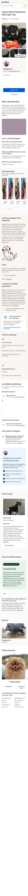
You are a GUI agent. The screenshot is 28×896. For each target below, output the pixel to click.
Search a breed (9, 5)
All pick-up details (19, 397)
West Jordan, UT (19, 700)
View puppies (8, 686)
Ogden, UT (17, 704)
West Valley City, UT (20, 698)
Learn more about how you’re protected (12, 328)
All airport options (20, 425)
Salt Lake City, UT (6, 698)
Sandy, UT (17, 702)
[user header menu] (24, 5)
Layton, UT (5, 707)
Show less (4, 115)
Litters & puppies (14, 19)
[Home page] (5, 2)
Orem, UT (4, 702)
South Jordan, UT (19, 707)
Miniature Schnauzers (14, 71)
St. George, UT (6, 704)
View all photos (20, 55)
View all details (9, 545)
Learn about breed (21, 687)
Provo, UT (4, 700)
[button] (14, 36)
